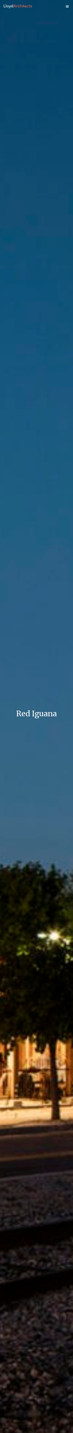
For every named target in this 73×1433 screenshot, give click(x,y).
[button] (67, 6)
